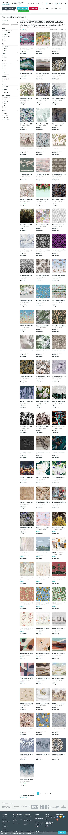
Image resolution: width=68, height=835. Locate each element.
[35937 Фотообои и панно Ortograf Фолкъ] (43, 625)
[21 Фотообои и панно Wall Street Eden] (27, 373)
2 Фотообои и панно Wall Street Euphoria (43, 73)
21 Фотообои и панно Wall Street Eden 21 (27, 98)
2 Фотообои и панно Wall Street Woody (27, 149)
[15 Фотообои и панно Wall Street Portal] (27, 550)
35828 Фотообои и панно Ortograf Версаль (27, 628)
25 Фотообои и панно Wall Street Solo (43, 401)
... (47, 793)
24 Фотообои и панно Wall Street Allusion (27, 452)
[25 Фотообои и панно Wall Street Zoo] (43, 424)
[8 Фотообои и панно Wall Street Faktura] (27, 500)
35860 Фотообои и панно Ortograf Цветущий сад (43, 603)
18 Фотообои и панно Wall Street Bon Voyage (27, 300)
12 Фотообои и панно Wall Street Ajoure (43, 250)
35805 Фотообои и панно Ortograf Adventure (43, 553)
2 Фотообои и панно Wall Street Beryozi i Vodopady (43, 275)
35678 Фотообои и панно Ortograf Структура (27, 653)
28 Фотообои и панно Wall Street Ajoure (59, 250)
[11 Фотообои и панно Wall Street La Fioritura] (43, 373)
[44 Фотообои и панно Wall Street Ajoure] (27, 272)
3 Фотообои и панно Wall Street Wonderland (59, 401)
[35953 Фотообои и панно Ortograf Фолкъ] (59, 625)
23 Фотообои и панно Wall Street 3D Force (27, 250)
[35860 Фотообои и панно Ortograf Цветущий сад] (43, 594)
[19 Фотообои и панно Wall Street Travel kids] (27, 171)
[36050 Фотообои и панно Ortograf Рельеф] (43, 569)
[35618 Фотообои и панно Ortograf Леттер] (43, 751)
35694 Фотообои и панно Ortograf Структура (43, 653)
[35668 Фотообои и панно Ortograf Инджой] (43, 726)
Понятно (62, 832)
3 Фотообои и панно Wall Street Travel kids (59, 149)
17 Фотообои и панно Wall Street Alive (59, 325)
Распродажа (34, 8)
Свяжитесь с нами (23, 797)
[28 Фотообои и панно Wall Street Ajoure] (59, 247)
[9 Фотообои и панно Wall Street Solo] (27, 399)
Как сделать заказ (28, 816)
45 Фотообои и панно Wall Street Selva (43, 123)
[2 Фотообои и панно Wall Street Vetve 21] (59, 121)
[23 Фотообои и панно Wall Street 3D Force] (27, 247)
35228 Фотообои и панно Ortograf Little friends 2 (27, 703)
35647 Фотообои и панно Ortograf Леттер (59, 754)
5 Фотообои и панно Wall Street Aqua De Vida (59, 452)
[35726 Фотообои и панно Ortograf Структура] (27, 669)
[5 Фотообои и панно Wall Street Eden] (59, 348)
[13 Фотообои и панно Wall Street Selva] (59, 96)
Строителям (5, 10)
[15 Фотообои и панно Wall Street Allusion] (43, 449)
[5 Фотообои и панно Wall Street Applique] (27, 45)
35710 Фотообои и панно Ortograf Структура (59, 653)
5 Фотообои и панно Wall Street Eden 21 (59, 73)
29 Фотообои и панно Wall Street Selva (27, 123)
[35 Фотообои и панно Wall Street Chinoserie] (27, 317)
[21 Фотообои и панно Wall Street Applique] (43, 45)
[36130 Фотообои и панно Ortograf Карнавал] (27, 569)
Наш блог (4, 829)
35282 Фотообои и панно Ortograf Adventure (59, 552)
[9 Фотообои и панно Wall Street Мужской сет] (59, 424)
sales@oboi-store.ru (39, 818)
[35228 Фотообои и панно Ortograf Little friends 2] (27, 701)
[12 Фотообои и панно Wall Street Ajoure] (43, 247)
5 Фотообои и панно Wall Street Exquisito (43, 477)
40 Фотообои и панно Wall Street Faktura (59, 502)
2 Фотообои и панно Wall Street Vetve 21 (59, 123)
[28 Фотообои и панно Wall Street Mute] (59, 197)
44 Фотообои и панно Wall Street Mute (27, 224)
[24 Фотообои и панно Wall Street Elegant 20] (27, 70)
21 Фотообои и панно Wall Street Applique (43, 48)
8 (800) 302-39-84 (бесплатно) (38, 825)
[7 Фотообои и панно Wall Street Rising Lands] (43, 171)
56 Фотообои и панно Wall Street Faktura (27, 527)
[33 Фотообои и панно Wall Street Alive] (27, 348)
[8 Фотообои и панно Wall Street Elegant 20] (59, 45)
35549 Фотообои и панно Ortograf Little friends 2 (43, 703)
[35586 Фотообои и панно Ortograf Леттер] (59, 726)
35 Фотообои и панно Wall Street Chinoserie (27, 325)
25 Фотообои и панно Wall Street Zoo (43, 426)
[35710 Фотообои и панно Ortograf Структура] (59, 644)
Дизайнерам (57, 8)
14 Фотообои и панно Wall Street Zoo (27, 426)
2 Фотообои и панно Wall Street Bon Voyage (59, 275)
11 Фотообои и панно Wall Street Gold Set (59, 527)
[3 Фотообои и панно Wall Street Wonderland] (59, 399)
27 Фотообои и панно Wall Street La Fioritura (59, 376)
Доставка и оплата (43, 8)
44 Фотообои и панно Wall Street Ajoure (27, 275)
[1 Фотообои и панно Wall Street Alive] (43, 323)
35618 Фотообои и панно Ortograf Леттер (43, 754)
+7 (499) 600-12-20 (17, 3)
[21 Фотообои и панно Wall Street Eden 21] (27, 96)
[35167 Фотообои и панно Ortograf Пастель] (27, 776)
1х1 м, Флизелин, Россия (25, 49)
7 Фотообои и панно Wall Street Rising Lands (43, 174)
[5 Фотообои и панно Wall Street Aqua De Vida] (59, 449)
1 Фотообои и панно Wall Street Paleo (43, 224)
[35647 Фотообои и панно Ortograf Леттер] (59, 751)
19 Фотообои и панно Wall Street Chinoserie (59, 300)
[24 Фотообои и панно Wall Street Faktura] (43, 493)
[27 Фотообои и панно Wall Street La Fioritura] (59, 373)
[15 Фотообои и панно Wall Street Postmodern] (59, 171)
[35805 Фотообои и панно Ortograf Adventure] (43, 550)
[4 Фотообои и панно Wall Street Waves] (43, 146)
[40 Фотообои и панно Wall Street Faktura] (59, 493)
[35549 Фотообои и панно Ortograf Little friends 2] (43, 701)
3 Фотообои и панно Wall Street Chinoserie (43, 300)
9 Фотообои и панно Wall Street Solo (27, 401)
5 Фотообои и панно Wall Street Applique (27, 48)
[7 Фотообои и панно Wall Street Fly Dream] (43, 525)
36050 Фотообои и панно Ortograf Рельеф (43, 578)
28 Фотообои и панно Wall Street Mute (59, 199)
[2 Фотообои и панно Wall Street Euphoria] (43, 70)
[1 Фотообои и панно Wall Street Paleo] (43, 222)
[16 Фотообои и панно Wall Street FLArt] (43, 348)
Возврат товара (16, 823)
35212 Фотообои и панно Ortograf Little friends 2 (59, 678)
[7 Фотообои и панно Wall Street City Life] (27, 474)
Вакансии (4, 824)
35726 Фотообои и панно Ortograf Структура (27, 678)
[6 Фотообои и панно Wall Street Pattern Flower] (27, 197)
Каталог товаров (9, 8)
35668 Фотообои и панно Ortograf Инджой (43, 729)
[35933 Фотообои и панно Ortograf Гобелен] (59, 569)
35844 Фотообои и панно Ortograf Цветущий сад (27, 603)
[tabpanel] (43, 291)
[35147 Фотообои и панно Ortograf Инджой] (27, 726)
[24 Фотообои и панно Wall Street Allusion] (27, 449)
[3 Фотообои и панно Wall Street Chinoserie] (43, 291)
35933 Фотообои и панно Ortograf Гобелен (59, 578)
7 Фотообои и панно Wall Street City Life (27, 477)
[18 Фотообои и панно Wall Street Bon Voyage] (27, 298)
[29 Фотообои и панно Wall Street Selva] (27, 121)
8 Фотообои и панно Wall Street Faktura (27, 502)
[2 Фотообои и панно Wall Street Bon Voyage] (59, 272)
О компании (5, 819)
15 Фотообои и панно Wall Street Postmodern (59, 174)
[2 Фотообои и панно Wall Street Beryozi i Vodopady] (43, 272)
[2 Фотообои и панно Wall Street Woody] (27, 146)
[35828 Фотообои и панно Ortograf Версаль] (27, 619)
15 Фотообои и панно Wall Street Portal (27, 553)
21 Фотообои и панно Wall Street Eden (27, 376)
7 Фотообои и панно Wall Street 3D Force (59, 224)
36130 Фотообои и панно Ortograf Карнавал (27, 578)
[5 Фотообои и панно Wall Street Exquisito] (43, 474)
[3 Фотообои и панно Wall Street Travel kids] (59, 146)
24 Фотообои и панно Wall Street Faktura (43, 502)
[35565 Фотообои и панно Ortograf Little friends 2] (59, 701)
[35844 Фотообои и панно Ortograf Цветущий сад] (27, 594)
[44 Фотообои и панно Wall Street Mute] (27, 222)
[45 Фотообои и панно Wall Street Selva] (43, 121)
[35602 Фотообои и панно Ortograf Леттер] (27, 751)
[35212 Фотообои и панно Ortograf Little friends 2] (59, 675)
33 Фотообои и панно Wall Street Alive (27, 351)
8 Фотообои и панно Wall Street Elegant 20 (59, 48)
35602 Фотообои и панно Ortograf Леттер (27, 754)
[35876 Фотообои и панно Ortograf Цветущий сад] (59, 594)
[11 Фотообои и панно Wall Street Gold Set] (59, 525)
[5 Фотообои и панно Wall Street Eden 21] (59, 70)
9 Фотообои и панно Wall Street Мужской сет (59, 426)
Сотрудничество (5, 821)
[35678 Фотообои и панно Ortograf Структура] (27, 644)
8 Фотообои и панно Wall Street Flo (43, 98)
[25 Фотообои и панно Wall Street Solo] (43, 399)
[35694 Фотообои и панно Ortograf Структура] (43, 644)
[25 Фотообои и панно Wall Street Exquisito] (59, 474)
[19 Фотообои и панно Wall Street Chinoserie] (59, 298)
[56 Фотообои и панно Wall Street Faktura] (27, 519)
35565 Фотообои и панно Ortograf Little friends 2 (59, 703)
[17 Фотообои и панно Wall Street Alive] (59, 323)
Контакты (51, 8)
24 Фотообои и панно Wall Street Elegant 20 (27, 73)
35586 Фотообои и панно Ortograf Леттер (59, 729)
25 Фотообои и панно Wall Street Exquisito (59, 477)
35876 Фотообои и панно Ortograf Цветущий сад (59, 603)
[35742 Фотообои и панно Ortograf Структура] (43, 669)
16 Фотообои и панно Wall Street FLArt (43, 351)
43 (50, 793)
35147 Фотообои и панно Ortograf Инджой (27, 729)
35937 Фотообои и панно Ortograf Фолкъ (43, 628)
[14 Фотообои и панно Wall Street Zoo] (27, 424)
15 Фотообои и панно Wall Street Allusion (43, 452)
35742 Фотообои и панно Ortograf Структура (43, 678)
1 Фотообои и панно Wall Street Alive (43, 325)
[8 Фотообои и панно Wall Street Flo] (43, 96)
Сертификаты (5, 826)
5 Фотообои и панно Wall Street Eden (59, 351)
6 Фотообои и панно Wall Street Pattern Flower (27, 199)
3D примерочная (23, 8)
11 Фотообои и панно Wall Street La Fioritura (43, 376)
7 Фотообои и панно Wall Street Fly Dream (43, 527)
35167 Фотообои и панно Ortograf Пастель (27, 779)
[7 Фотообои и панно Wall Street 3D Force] (59, 222)
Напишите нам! (24, 10)
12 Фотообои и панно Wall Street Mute (43, 199)
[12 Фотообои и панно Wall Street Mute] (43, 197)
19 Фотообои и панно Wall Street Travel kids (27, 174)
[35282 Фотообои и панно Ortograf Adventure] (59, 544)
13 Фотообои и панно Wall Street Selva (59, 98)
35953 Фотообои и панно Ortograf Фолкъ (59, 628)
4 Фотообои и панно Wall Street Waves (43, 149)
